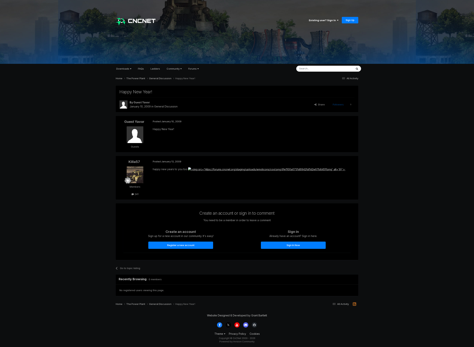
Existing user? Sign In (323, 20)
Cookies (255, 333)
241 (136, 194)
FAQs (141, 68)
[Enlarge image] (266, 169)
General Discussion (166, 106)
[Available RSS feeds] (354, 304)
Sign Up (350, 20)
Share (320, 104)
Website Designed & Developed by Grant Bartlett (237, 315)
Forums (192, 68)
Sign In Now (293, 245)
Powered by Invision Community (237, 341)
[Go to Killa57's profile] (135, 174)
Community (173, 68)
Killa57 (134, 162)
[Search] (357, 69)
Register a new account (180, 245)
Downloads (123, 68)
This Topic (342, 68)
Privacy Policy (237, 333)
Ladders (155, 68)
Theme (219, 333)
